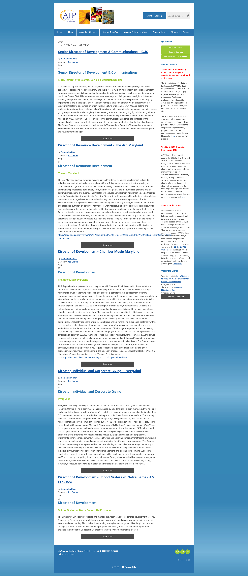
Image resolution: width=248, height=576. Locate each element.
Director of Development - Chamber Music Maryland (98, 252)
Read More (108, 139)
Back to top (183, 560)
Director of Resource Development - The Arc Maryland (100, 145)
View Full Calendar (175, 297)
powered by (117, 567)
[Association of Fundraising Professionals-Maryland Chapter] (86, 23)
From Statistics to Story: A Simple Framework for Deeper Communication (175, 279)
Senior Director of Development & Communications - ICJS (103, 52)
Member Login (153, 16)
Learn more (177, 264)
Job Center (73, 62)
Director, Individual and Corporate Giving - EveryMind (99, 371)
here (173, 136)
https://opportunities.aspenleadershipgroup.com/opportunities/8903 (95, 357)
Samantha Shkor (69, 58)
